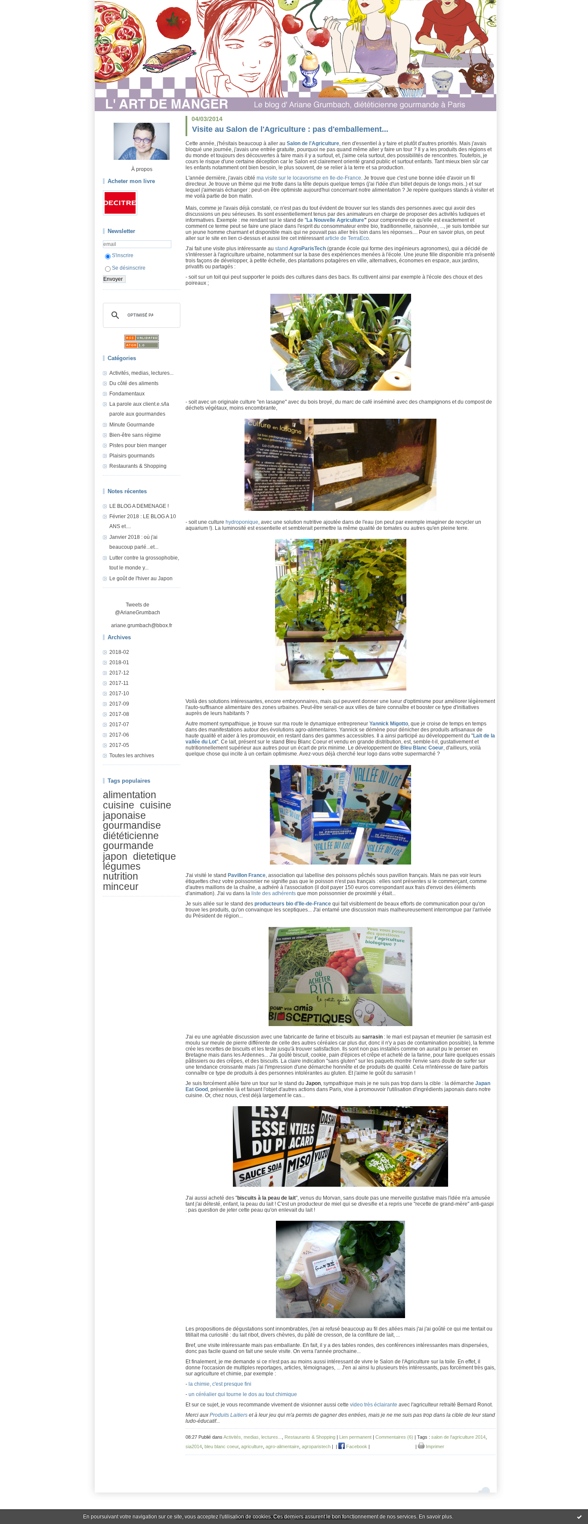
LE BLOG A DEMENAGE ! (139, 506)
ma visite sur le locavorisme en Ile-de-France (309, 178)
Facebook (356, 1446)
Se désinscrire (128, 268)
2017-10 (119, 693)
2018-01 (119, 662)
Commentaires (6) (394, 1437)
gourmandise (132, 825)
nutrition (120, 876)
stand (281, 249)
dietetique (154, 856)
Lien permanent (355, 1437)
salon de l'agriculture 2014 (458, 1437)
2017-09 (119, 704)
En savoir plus (435, 1517)
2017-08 (119, 714)
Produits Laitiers (229, 1415)
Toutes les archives (131, 756)
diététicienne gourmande (131, 840)
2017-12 (119, 673)
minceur (121, 886)
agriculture (252, 1446)
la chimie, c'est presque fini (220, 1384)
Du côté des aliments (133, 383)
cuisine (118, 805)
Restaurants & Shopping (138, 466)
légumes (122, 866)
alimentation (129, 794)
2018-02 (119, 652)
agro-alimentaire (282, 1446)
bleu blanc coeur (221, 1446)
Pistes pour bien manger (138, 445)
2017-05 (119, 745)
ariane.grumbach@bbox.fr (141, 625)
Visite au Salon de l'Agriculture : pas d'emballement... (290, 129)
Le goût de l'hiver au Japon (141, 578)
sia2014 (194, 1446)
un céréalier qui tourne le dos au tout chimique (243, 1394)
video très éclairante (373, 1405)
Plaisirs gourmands (132, 456)
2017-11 (119, 683)
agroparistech (316, 1446)
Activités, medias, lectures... (141, 373)
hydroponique (242, 522)
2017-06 (119, 735)
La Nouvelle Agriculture (335, 220)
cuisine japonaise (137, 810)
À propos (141, 169)
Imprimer (434, 1446)
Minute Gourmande (132, 425)
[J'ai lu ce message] (579, 1516)
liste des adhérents (273, 893)
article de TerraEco (347, 238)
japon (115, 856)
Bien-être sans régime (135, 435)
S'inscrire (122, 255)
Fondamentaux (127, 394)
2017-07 (119, 725)
